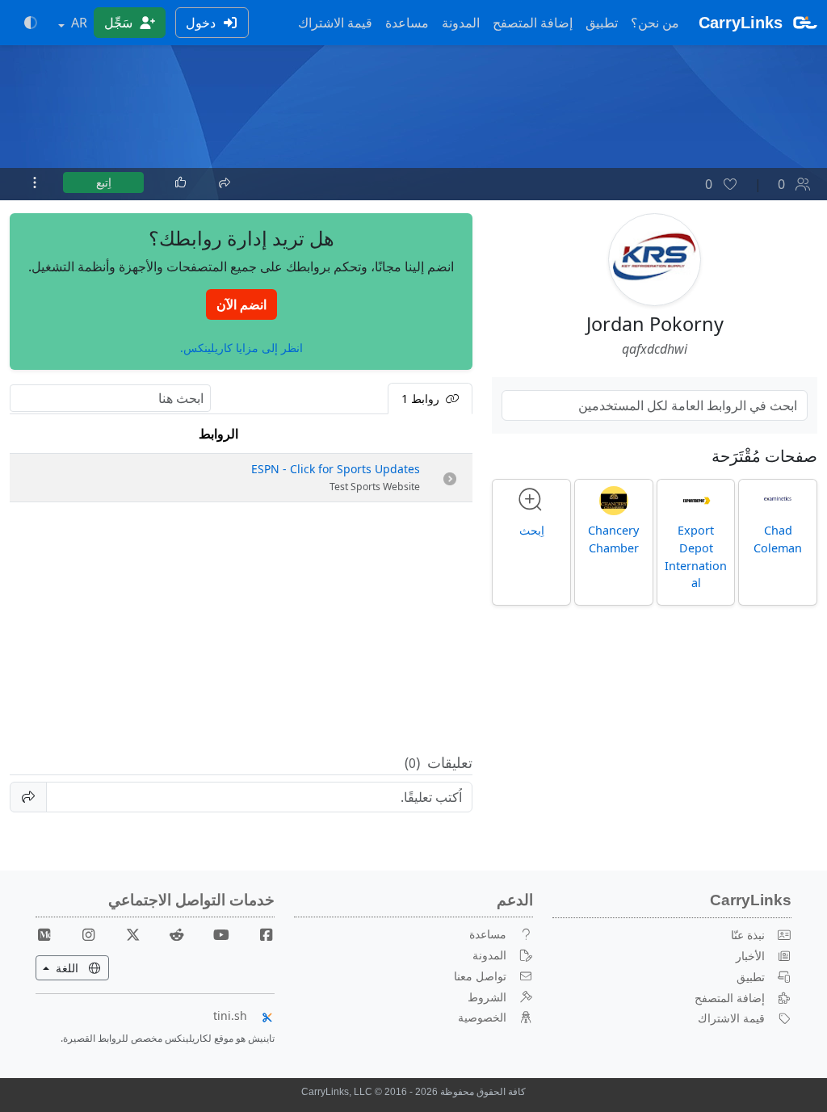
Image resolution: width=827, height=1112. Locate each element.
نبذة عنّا (748, 934)
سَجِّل (120, 22)
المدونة (461, 22)
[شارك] (224, 181)
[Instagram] (82, 933)
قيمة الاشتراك (335, 22)
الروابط (218, 434)
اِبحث (531, 530)
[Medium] (44, 933)
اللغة (59, 967)
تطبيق (602, 22)
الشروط (487, 997)
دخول (202, 22)
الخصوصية (482, 1017)
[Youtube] (214, 933)
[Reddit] (171, 933)
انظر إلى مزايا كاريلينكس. (241, 347)
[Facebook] (259, 933)
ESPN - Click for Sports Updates (335, 468)
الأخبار (750, 955)
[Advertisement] (241, 628)
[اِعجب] (180, 182)
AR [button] (77, 22)
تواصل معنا (480, 976)
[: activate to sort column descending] (449, 434)
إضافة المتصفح (533, 22)
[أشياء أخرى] (34, 182)
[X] (126, 933)
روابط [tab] (422, 398)
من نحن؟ (655, 22)
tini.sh (230, 1015)
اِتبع (103, 182)
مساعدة (407, 22)
